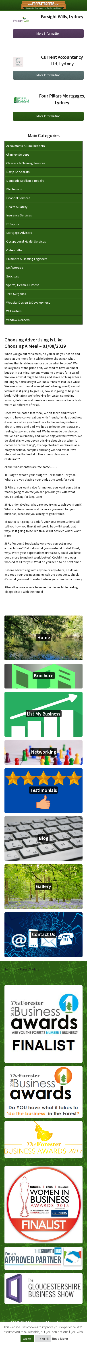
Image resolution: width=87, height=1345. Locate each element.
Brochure (43, 675)
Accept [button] (27, 1339)
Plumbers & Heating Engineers (27, 259)
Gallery (43, 886)
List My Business (43, 714)
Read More (60, 1338)
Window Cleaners (18, 320)
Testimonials (43, 790)
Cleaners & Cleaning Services (25, 163)
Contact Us (43, 934)
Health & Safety (16, 207)
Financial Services (18, 198)
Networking (43, 752)
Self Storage (14, 268)
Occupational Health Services (26, 241)
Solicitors (12, 276)
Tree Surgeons (16, 294)
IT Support (13, 224)
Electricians (14, 189)
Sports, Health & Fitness (22, 285)
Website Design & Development (28, 302)
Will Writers (14, 311)
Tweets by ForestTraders (21, 969)
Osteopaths (14, 250)
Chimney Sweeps (17, 154)
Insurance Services (19, 215)
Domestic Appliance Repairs (25, 181)
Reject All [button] (43, 1339)
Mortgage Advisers (19, 233)
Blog (43, 838)
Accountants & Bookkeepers (25, 146)
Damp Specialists (18, 172)
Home (43, 637)
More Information (48, 34)
